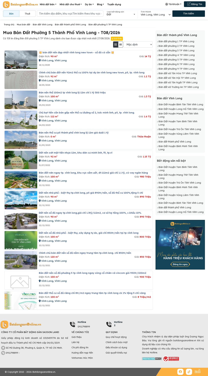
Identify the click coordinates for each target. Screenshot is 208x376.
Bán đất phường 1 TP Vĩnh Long (176, 41)
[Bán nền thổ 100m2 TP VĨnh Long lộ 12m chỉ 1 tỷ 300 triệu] (21, 100)
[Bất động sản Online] (20, 4)
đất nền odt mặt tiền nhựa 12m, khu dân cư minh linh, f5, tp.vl (75, 152)
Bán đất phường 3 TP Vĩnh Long (176, 50)
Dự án (88, 4)
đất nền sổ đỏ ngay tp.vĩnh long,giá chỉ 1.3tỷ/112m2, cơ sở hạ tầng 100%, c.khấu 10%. (90, 212)
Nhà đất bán (47, 4)
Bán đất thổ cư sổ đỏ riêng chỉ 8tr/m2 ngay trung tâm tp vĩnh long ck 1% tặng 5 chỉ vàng (92, 293)
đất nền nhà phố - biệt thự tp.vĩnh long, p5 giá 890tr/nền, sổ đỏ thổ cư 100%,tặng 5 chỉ (91, 192)
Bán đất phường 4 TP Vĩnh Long (176, 55)
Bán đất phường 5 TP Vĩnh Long (176, 59)
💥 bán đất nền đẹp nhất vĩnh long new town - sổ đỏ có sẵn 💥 (76, 52)
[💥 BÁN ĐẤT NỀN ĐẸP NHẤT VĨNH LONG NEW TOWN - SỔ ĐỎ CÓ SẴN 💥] (21, 60)
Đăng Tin (196, 4)
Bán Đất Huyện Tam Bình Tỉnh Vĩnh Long (177, 123)
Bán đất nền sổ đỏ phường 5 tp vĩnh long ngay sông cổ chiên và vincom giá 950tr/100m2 (92, 272)
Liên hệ (75, 342)
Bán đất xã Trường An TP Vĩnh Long (178, 86)
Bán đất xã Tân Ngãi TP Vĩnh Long (177, 82)
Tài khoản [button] (173, 4)
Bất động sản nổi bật (171, 160)
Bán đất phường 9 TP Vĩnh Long (176, 68)
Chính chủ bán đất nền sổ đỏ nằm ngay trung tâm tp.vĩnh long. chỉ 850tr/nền (85, 252)
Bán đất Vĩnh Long (169, 98)
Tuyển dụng (114, 4)
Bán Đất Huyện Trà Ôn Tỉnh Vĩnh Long (179, 129)
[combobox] (121, 14)
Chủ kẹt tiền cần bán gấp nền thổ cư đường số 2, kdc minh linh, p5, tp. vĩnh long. (87, 112)
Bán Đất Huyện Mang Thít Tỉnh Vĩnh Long (178, 115)
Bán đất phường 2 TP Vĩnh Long (176, 45)
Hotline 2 (118, 324)
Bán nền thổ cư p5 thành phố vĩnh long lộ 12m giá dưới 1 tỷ (74, 132)
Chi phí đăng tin (80, 347)
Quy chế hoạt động (116, 337)
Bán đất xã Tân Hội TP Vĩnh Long (177, 77)
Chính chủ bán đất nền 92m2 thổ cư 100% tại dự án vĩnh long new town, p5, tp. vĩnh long (91, 72)
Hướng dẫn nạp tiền (82, 352)
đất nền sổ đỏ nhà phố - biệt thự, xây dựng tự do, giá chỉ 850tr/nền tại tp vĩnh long (88, 232)
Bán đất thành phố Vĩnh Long (177, 35)
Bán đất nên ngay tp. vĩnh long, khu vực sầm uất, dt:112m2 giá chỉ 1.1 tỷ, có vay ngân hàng (93, 172)
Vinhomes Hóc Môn (82, 357)
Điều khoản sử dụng (116, 347)
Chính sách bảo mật (117, 342)
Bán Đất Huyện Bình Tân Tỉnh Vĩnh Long (180, 104)
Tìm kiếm (188, 13)
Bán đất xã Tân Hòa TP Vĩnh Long (177, 73)
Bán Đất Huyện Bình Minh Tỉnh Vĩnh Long (178, 148)
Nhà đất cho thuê (70, 4)
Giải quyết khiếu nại (116, 352)
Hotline (82, 322)
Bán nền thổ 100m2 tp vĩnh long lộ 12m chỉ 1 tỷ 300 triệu (72, 92)
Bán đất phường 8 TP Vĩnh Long (176, 64)
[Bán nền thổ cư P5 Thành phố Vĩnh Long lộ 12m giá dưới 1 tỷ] (21, 140)
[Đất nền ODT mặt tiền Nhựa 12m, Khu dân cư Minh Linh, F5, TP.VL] (21, 160)
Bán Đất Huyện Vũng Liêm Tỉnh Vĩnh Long (178, 135)
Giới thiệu (117, 38)
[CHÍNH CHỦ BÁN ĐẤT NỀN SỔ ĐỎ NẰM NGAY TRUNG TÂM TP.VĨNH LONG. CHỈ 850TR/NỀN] (21, 260)
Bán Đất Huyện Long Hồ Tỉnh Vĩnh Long (181, 109)
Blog (99, 4)
